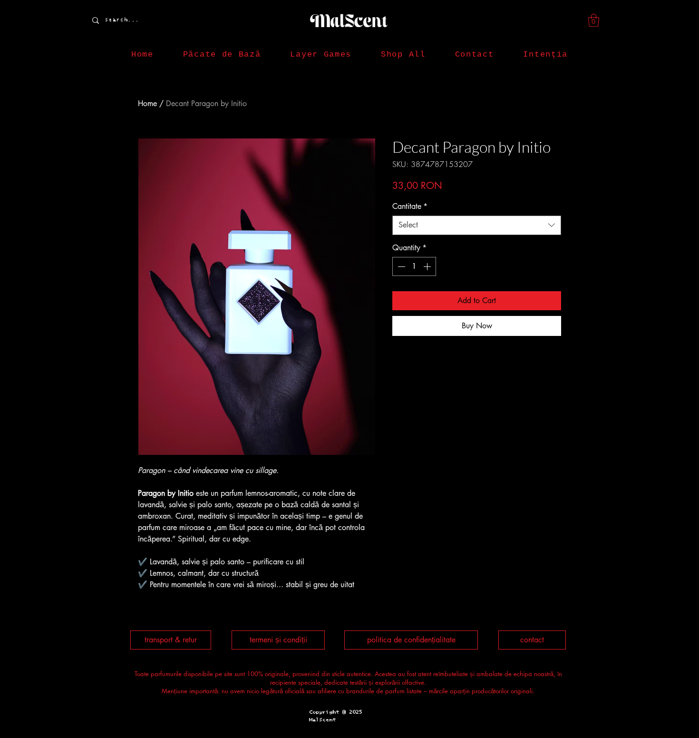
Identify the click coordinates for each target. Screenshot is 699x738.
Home (147, 103)
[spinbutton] (414, 266)
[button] (593, 20)
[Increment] (428, 266)
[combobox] (476, 225)
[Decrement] (400, 266)
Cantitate (409, 206)
